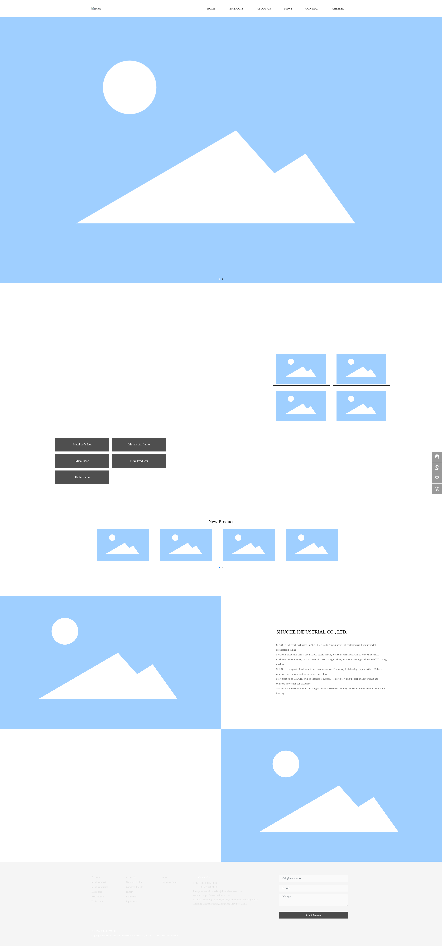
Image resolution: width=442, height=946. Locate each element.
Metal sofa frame (139, 444)
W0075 (301, 370)
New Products (139, 461)
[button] (219, 279)
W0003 (361, 370)
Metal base (82, 461)
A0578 (151, 546)
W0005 (361, 407)
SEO (159, 935)
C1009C (301, 407)
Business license (169, 935)
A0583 (214, 546)
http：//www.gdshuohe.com (216, 895)
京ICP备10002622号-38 (104, 931)
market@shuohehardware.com (227, 891)
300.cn (153, 935)
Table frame (82, 477)
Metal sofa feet (82, 444)
